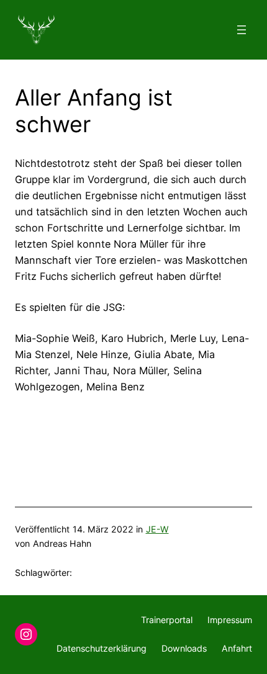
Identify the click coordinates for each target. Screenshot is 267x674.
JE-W (157, 529)
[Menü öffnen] (241, 29)
